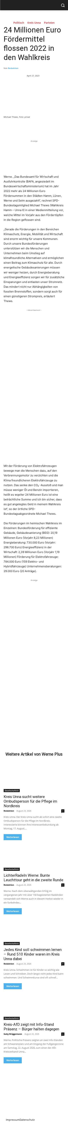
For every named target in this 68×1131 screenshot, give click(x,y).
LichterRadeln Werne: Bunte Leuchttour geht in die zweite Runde (33, 877)
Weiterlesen (12, 837)
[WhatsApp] (43, 127)
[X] (27, 127)
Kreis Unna (34, 22)
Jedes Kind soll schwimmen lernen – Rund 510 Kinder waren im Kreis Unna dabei (33, 954)
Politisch (18, 22)
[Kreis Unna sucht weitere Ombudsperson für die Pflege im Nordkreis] (34, 776)
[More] (52, 127)
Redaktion (13, 68)
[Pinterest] (35, 127)
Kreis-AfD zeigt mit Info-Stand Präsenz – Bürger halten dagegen (31, 1026)
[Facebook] (18, 127)
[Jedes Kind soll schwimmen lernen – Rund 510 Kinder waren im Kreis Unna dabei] (34, 929)
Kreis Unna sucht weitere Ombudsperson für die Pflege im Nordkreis (30, 801)
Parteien (49, 22)
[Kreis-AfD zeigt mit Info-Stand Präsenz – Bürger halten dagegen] (34, 1004)
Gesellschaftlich (12, 790)
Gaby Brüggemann (13, 1034)
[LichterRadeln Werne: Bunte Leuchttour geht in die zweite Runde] (34, 855)
